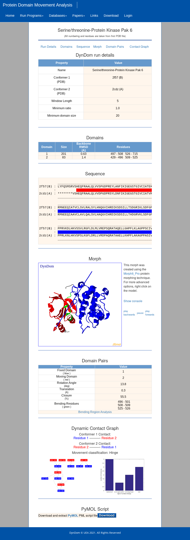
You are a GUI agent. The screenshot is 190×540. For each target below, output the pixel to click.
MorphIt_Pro (132, 273)
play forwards (149, 312)
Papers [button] (77, 15)
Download (111, 15)
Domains (66, 46)
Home (10, 15)
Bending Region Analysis (95, 412)
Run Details (48, 46)
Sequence (83, 46)
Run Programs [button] (31, 15)
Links (94, 15)
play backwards (129, 312)
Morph (97, 46)
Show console (133, 301)
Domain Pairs (115, 46)
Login (128, 15)
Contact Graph (139, 46)
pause (140, 313)
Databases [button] (57, 15)
